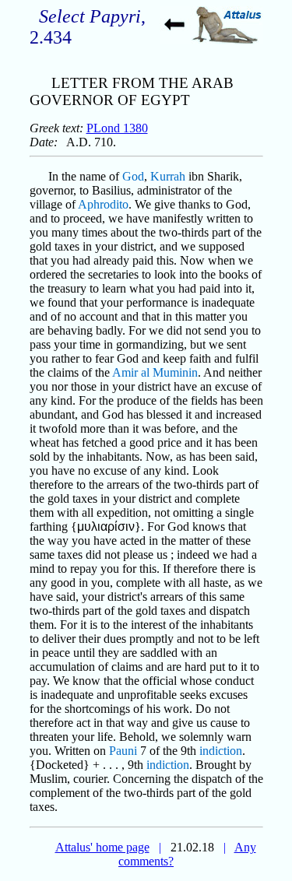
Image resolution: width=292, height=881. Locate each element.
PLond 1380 (117, 128)
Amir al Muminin (155, 372)
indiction (220, 750)
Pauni (123, 750)
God (133, 176)
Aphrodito (103, 204)
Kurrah (167, 176)
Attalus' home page (102, 847)
